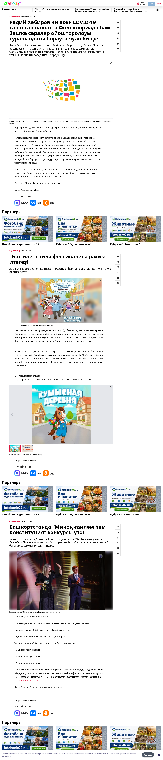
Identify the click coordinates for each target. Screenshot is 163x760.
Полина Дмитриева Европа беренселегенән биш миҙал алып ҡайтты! (129, 10)
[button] (110, 414)
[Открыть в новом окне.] (21, 203)
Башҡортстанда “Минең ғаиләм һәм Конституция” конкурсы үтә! (92, 10)
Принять (148, 755)
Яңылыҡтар (9, 9)
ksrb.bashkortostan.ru (26, 680)
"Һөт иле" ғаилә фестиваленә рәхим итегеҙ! (52, 10)
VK (152, 3)
